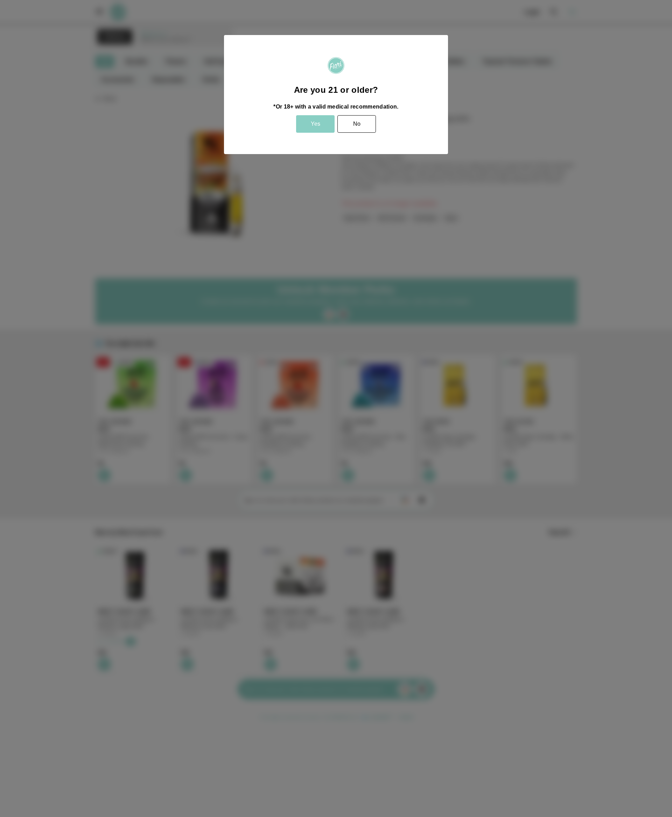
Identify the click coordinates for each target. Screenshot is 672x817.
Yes (315, 124)
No (356, 124)
